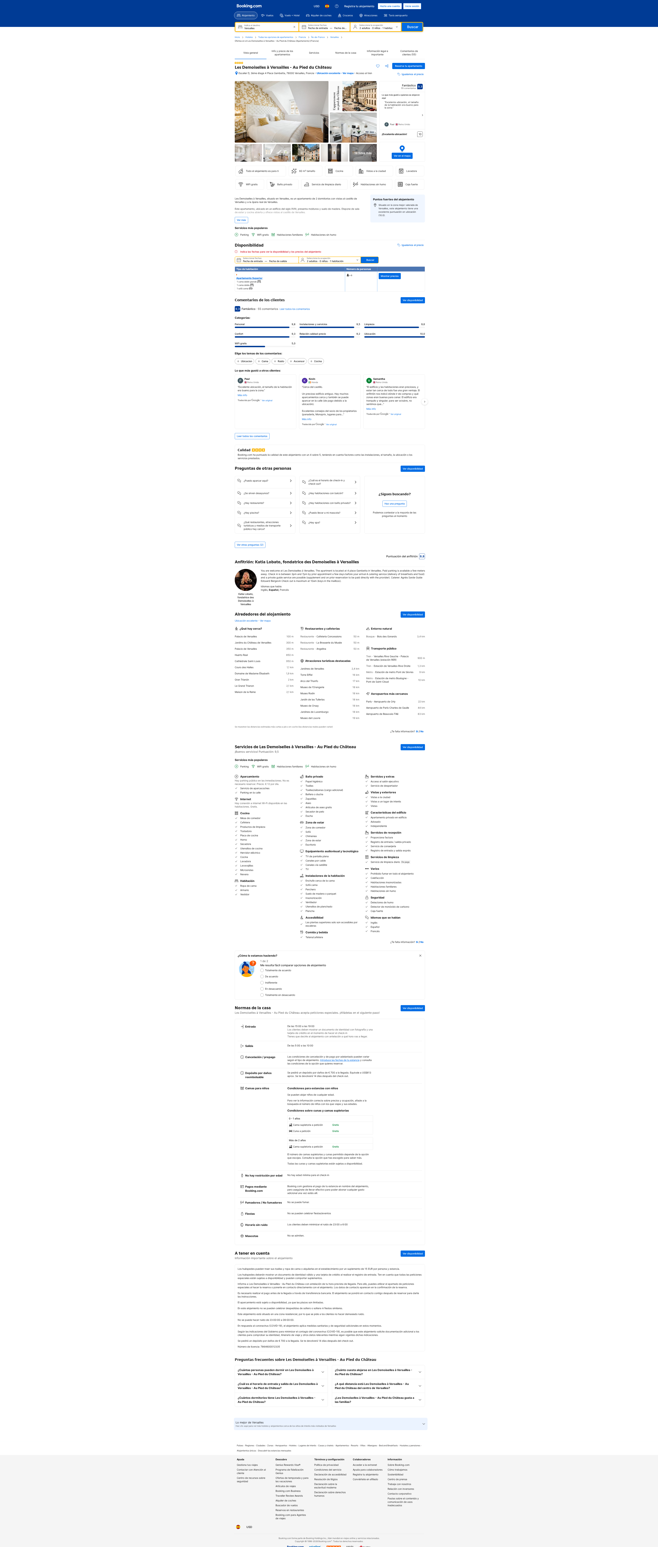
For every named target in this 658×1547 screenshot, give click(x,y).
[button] (239, 63)
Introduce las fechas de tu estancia (340, 1060)
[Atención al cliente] (337, 6)
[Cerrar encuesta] (420, 956)
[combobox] (267, 28)
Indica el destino (252, 25)
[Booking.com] (249, 6)
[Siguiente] (422, 115)
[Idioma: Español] (327, 6)
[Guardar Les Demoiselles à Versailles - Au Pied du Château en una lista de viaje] (378, 66)
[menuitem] (246, 15)
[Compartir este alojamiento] (387, 66)
